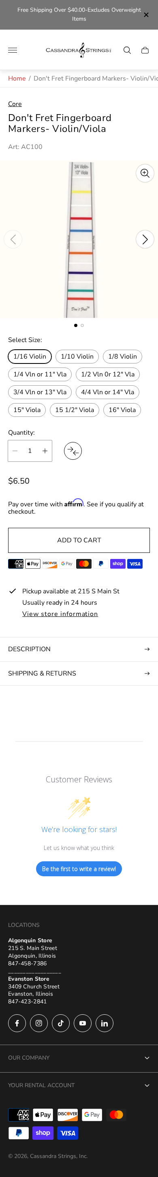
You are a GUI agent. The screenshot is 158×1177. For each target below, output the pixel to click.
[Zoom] (145, 173)
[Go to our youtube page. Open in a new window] (83, 1023)
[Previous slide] (13, 239)
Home (17, 78)
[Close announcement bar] (146, 15)
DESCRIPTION (29, 649)
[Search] (127, 50)
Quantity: (21, 432)
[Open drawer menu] (12, 50)
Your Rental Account (41, 1085)
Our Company (28, 1058)
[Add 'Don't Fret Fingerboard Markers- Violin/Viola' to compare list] (73, 451)
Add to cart (79, 540)
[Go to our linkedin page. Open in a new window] (104, 1023)
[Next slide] (145, 239)
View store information (60, 614)
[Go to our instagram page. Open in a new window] (39, 1023)
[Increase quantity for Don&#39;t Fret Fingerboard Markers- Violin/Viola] (45, 450)
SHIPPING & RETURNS (42, 673)
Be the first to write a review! (79, 869)
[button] (75, 325)
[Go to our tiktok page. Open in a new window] (61, 1023)
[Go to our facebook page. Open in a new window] (17, 1023)
